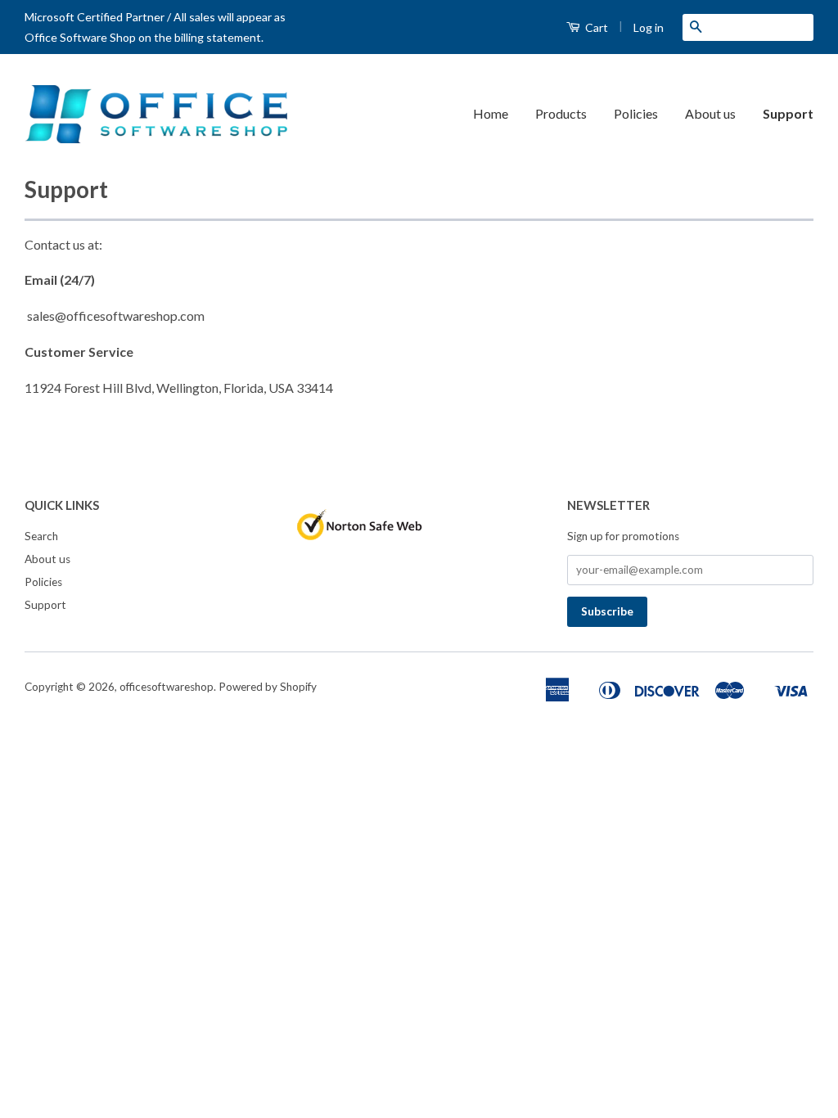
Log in (648, 27)
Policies (636, 113)
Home (490, 113)
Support (788, 113)
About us (710, 113)
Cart (595, 27)
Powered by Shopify (268, 686)
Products (561, 113)
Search (41, 536)
